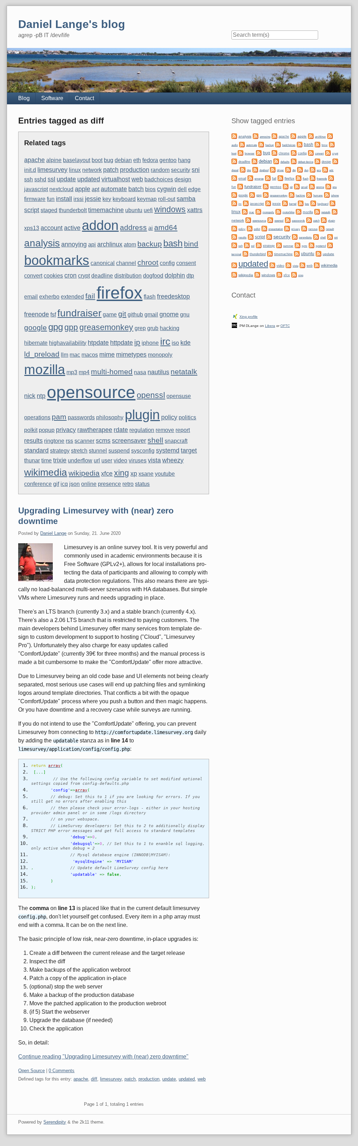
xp (133, 473)
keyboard (124, 199)
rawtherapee (94, 429)
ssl (51, 179)
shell (155, 440)
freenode (36, 314)
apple (82, 189)
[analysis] (234, 136)
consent (186, 263)
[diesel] (335, 161)
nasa (140, 372)
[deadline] (234, 161)
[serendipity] (295, 236)
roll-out (166, 199)
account (52, 227)
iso (175, 343)
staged (49, 210)
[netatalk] (317, 211)
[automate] (242, 144)
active (72, 227)
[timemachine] (270, 253)
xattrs (194, 210)
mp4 (84, 372)
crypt (84, 276)
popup (47, 430)
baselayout (76, 160)
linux (75, 170)
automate (114, 189)
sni (196, 169)
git (122, 314)
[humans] (309, 194)
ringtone (54, 441)
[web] (302, 265)
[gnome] (312, 186)
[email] (234, 178)
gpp (71, 327)
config (167, 263)
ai (150, 228)
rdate (121, 429)
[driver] (272, 169)
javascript (36, 189)
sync (304, 245)
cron (70, 275)
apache (34, 159)
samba (186, 198)
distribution (128, 276)
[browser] (240, 152)
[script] (250, 236)
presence (109, 484)
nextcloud (61, 189)
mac (75, 355)
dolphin (175, 275)
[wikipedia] (234, 274)
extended (72, 297)
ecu (319, 170)
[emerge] (250, 178)
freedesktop (173, 296)
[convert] (311, 152)
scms (103, 440)
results (33, 440)
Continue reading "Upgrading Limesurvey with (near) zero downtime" (103, 1057)
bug (108, 160)
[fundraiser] (240, 186)
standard (36, 450)
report (183, 430)
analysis (42, 243)
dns (249, 170)
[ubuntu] (297, 253)
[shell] (316, 236)
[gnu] (328, 186)
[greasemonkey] (265, 194)
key (106, 199)
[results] (234, 236)
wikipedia (84, 473)
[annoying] (255, 136)
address (133, 227)
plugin (142, 414)
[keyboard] (313, 203)
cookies (53, 276)
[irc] (234, 203)
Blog (24, 98)
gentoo (168, 160)
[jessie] (268, 203)
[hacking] (291, 194)
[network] (334, 211)
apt (95, 189)
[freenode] (312, 178)
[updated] (234, 265)
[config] (293, 152)
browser (250, 153)
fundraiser (79, 313)
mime (107, 354)
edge (194, 189)
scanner (84, 441)
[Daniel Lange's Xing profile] (235, 316)
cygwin (166, 189)
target (189, 450)
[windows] (257, 274)
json (74, 484)
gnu (184, 314)
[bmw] (317, 144)
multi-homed (112, 372)
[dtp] (288, 169)
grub (152, 328)
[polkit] (249, 228)
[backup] (261, 144)
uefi (148, 210)
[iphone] (327, 194)
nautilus (158, 372)
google (35, 327)
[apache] (274, 136)
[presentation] (264, 228)
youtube (165, 474)
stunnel (98, 451)
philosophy (109, 417)
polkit (30, 430)
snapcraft (176, 441)
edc (331, 170)
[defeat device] (293, 161)
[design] (317, 161)
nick (29, 395)
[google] (234, 194)
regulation (141, 430)
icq (64, 484)
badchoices (158, 179)
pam (59, 417)
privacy (66, 429)
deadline (102, 276)
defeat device (305, 161)
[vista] (288, 265)
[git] (285, 186)
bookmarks (56, 260)
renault (330, 229)
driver (280, 170)
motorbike (288, 212)
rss (69, 441)
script (31, 210)
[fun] (331, 178)
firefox (119, 293)
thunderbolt (73, 210)
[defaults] (276, 161)
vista (154, 460)
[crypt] (328, 152)
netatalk (184, 372)
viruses (137, 460)
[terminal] (330, 245)
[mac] (245, 211)
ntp (41, 395)
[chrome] (274, 152)
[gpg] (252, 194)
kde (185, 342)
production (134, 169)
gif (56, 484)
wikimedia (45, 472)
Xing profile (248, 317)
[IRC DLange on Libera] (234, 325)
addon (100, 225)
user (106, 460)
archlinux (109, 244)
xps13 (31, 228)
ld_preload (41, 354)
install (64, 198)
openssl (151, 395)
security (180, 170)
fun (51, 199)
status (142, 484)
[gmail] (297, 186)
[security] (269, 236)
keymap (147, 199)
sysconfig (143, 451)
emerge (259, 178)
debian (123, 160)
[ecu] (312, 169)
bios (150, 189)
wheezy (173, 460)
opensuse (178, 396)
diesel (234, 170)
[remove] (304, 228)
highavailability (67, 343)
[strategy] (259, 245)
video (120, 460)
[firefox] (280, 178)
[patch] (309, 220)
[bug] (259, 152)
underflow (80, 460)
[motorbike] (278, 211)
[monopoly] (258, 211)
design (182, 179)
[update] (318, 253)
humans (318, 195)
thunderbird (258, 254)
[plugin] (324, 220)
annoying (74, 244)
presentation (275, 229)
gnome (169, 314)
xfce (107, 473)
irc (165, 341)
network (92, 170)
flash (150, 297)
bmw (325, 145)
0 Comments (61, 1070)
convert (33, 276)
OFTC (285, 326)
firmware (34, 199)
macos (89, 355)
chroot (147, 262)
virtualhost (115, 179)
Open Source (31, 1070)
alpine (54, 160)
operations (37, 417)
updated (88, 179)
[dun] (300, 169)
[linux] (332, 203)
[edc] (325, 169)
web (137, 179)
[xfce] (279, 274)
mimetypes (131, 354)
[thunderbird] (245, 253)
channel (126, 263)
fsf (53, 314)
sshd (40, 179)
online (88, 484)
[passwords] (288, 220)
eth (137, 160)
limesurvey (52, 169)
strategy (60, 451)
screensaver (129, 440)
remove (165, 430)
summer (288, 245)
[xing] (294, 274)
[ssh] (234, 245)
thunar (32, 460)
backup (149, 244)
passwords (81, 417)
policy (169, 417)
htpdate (98, 342)
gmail (151, 314)
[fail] (268, 178)
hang (184, 160)
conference (38, 484)
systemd (167, 450)
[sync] (297, 245)
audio (234, 145)
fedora (150, 160)
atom (130, 244)
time (46, 460)
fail (90, 296)
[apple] (293, 136)
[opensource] (248, 220)
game (110, 314)
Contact (84, 98)
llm (64, 355)
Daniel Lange (53, 533)
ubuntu (133, 210)
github (135, 314)
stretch (79, 451)
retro (128, 484)
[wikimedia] (317, 265)
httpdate (121, 342)
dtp (190, 276)
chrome (284, 153)
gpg (55, 327)
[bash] (299, 144)
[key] (300, 203)
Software (52, 98)
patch (111, 169)
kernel (292, 203)
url (97, 460)
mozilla (44, 369)
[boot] (332, 144)
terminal (236, 254)
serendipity (305, 237)
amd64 (165, 227)
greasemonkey (106, 327)
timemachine (106, 210)
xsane (145, 474)
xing (121, 472)
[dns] (242, 169)
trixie (59, 460)
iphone (150, 343)
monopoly (160, 355)
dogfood (153, 276)
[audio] (330, 136)
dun (306, 170)
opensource (91, 392)
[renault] (321, 228)
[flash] (298, 178)
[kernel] (285, 203)
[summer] (279, 245)
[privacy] (287, 228)
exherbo (49, 297)
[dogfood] (255, 169)
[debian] (254, 161)
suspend (119, 451)
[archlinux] (311, 136)
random (160, 170)
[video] (272, 265)
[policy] (234, 228)
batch (136, 189)
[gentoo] (265, 186)
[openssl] (270, 220)
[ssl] (247, 245)
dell (182, 189)
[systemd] (311, 245)
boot (97, 160)
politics (187, 417)
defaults (284, 161)
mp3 (71, 372)
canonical (103, 263)
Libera (270, 326)
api (92, 244)
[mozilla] (298, 211)
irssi (78, 199)
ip (137, 342)
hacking (169, 328)
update (66, 179)
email (31, 297)
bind (191, 244)
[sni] (330, 236)
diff (94, 1079)
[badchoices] (278, 144)
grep (140, 328)
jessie (93, 198)
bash (172, 243)
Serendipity (54, 1122)
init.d (30, 170)
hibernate (36, 343)
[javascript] (246, 203)
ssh (28, 179)
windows (170, 209)
